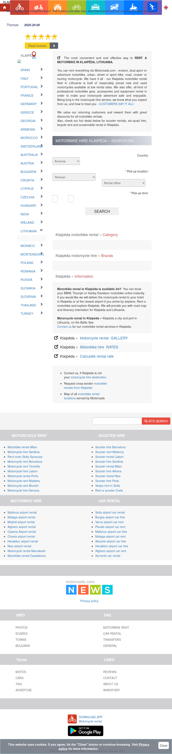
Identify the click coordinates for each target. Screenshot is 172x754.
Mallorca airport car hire (111, 531)
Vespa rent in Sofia (107, 485)
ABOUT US (110, 684)
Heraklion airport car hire (111, 546)
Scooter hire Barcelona (110, 447)
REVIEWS (109, 672)
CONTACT (110, 678)
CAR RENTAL (112, 633)
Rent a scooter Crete (109, 490)
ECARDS (21, 633)
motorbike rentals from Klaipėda (85, 385)
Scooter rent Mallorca (109, 452)
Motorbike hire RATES (99, 346)
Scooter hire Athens (108, 471)
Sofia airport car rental (110, 512)
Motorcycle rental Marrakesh (27, 551)
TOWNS (21, 639)
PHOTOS (21, 627)
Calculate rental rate (96, 356)
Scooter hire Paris (107, 481)
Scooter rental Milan (108, 466)
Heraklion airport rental (23, 541)
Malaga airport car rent (110, 536)
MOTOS (21, 672)
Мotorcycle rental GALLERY (104, 337)
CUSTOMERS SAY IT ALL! (116, 104)
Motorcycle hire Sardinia (24, 452)
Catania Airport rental (22, 531)
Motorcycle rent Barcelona (25, 461)
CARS (19, 678)
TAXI (19, 684)
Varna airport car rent (109, 522)
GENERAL (110, 646)
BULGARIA (23, 646)
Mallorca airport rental (22, 512)
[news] (89, 586)
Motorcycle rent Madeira (24, 481)
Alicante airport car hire (110, 541)
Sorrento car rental (107, 556)
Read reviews (37, 46)
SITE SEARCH (157, 421)
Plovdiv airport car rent (110, 527)
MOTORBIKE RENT (116, 627)
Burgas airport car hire (110, 517)
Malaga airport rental (21, 517)
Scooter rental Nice (108, 476)
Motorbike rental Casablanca (27, 556)
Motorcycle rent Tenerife (24, 466)
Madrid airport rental (21, 522)
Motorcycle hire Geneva (23, 490)
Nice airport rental (19, 546)
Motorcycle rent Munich (23, 485)
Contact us (64, 326)
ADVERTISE (24, 690)
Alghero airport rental (22, 527)
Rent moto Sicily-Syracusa (25, 457)
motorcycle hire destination (88, 377)
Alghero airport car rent (110, 551)
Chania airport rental (21, 536)
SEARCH (102, 211)
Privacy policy (89, 601)
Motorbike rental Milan (22, 447)
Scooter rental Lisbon (109, 457)
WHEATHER (111, 690)
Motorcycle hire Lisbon (23, 471)
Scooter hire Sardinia (109, 461)
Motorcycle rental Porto (23, 476)
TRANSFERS (112, 639)
